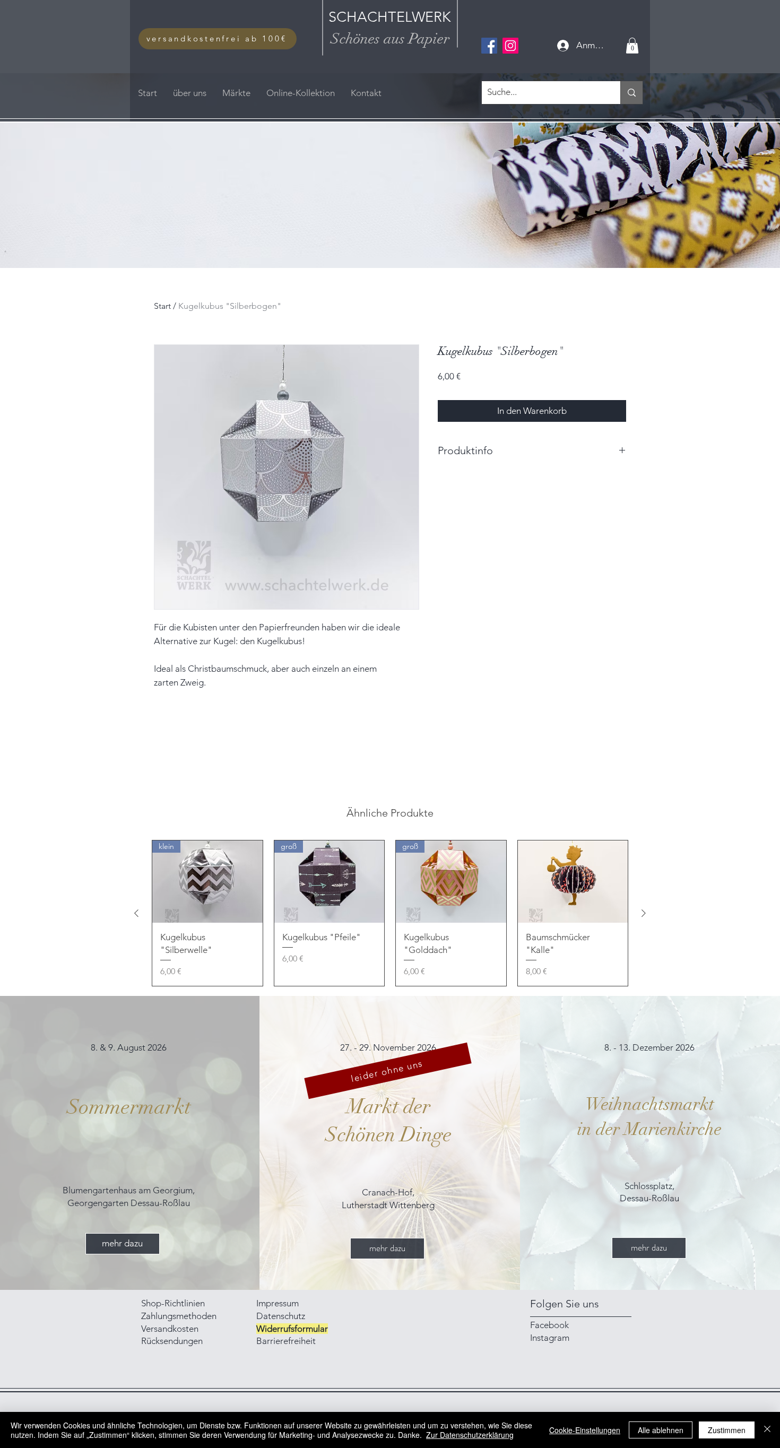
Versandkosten (169, 1328)
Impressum (278, 1303)
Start (162, 306)
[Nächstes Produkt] (643, 913)
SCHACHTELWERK (389, 16)
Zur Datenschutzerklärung (470, 1434)
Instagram (549, 1337)
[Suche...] (631, 92)
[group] (390, 913)
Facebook (549, 1325)
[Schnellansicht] (573, 881)
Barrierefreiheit (286, 1341)
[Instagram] (510, 46)
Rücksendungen (172, 1341)
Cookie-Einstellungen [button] (584, 1430)
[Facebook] (489, 46)
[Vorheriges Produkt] (136, 913)
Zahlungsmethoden (180, 1316)
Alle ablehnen (660, 1430)
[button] (632, 46)
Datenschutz (280, 1316)
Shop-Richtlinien (173, 1303)
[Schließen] (767, 1430)
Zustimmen (727, 1430)
